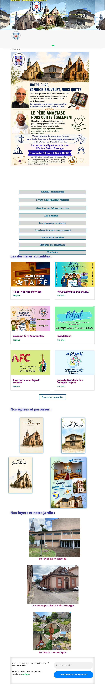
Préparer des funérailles (52, 244)
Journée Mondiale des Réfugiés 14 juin (70, 381)
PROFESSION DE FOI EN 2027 (73, 291)
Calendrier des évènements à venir (52, 208)
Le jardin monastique (52, 652)
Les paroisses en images (52, 223)
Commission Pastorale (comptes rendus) (53, 230)
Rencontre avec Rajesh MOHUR (26, 381)
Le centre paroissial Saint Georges (53, 605)
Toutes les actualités (52, 396)
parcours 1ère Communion (28, 335)
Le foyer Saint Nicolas (52, 558)
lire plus (16, 295)
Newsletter (52, 252)
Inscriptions (64, 335)
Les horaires (51, 215)
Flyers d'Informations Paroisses (52, 199)
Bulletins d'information (52, 191)
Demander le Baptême (52, 237)
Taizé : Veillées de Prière (27, 291)
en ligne (25, 674)
